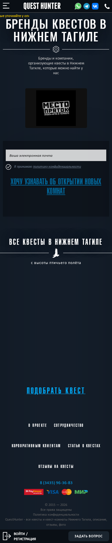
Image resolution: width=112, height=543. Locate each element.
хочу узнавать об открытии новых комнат (56, 186)
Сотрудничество (69, 425)
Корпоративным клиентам (36, 445)
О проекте (37, 425)
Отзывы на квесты (56, 466)
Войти (19, 533)
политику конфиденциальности (57, 167)
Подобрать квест (56, 391)
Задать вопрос (89, 536)
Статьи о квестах (84, 445)
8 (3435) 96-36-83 (56, 482)
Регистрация (25, 538)
